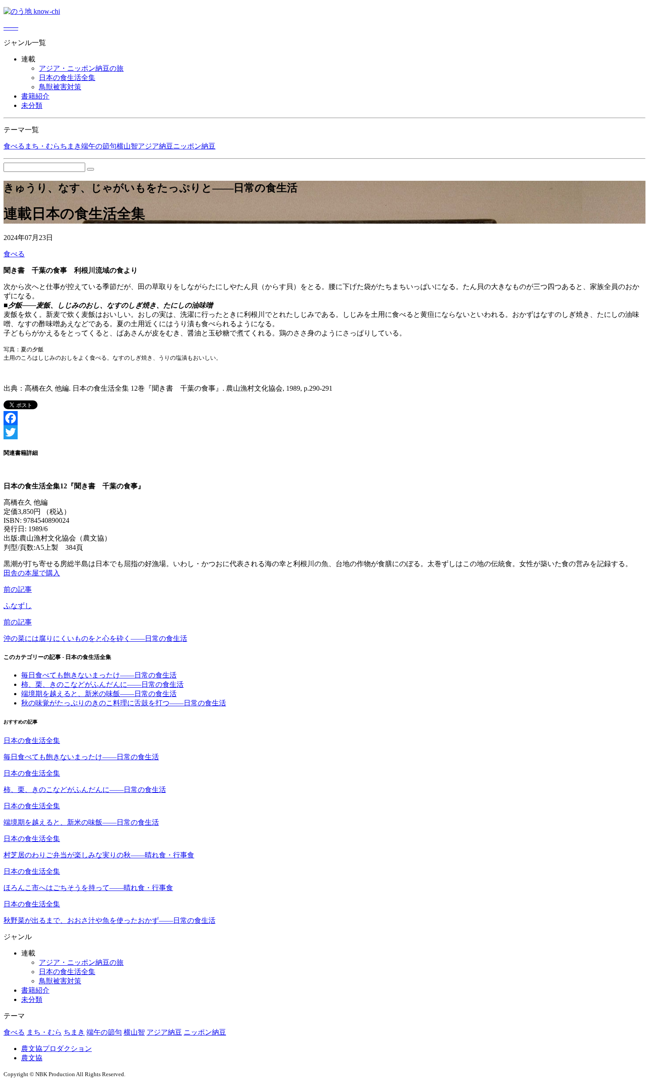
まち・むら (42, 146)
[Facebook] (324, 418)
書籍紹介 (35, 96)
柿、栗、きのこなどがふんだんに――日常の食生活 (102, 684)
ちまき (70, 146)
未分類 (31, 105)
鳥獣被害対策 (60, 87)
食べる (14, 146)
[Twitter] (324, 432)
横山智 (127, 146)
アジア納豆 (155, 146)
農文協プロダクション (56, 1048)
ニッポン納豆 (194, 146)
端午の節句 (99, 146)
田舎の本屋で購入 (32, 573)
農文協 (31, 1058)
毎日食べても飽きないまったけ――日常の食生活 (99, 675)
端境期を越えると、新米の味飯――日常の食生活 (99, 693)
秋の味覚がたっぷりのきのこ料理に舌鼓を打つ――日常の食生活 (123, 703)
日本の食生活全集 (67, 77)
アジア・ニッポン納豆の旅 (81, 68)
